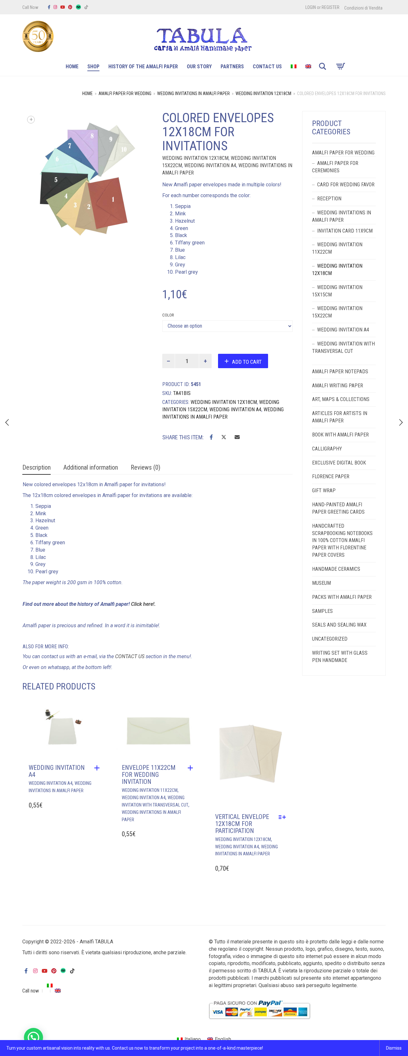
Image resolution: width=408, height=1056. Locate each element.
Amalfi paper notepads (340, 371)
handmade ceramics (336, 569)
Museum (321, 583)
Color (168, 315)
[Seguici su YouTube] (62, 7)
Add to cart (247, 362)
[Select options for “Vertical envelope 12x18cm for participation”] (284, 817)
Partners (232, 66)
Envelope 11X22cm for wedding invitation (149, 774)
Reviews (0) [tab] (145, 467)
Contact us (267, 66)
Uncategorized (329, 639)
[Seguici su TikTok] (86, 7)
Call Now (30, 7)
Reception (329, 199)
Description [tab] (36, 467)
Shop (93, 66)
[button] (98, 768)
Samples (322, 611)
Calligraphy (327, 449)
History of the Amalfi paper (143, 66)
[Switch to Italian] (293, 67)
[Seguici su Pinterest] (70, 7)
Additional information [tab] (90, 467)
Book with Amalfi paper (340, 435)
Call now (30, 991)
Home (72, 66)
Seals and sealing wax (339, 625)
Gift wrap (324, 490)
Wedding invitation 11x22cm (150, 790)
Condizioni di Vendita (363, 8)
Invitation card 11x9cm (345, 231)
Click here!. (144, 604)
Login (310, 7)
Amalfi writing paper (337, 386)
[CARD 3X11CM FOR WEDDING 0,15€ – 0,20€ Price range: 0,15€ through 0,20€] (401, 422)
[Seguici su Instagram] (55, 7)
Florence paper (330, 476)
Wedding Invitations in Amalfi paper (193, 93)
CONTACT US (129, 656)
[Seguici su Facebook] (49, 7)
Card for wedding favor (346, 185)
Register (330, 7)
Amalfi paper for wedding (124, 93)
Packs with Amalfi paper (342, 597)
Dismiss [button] (394, 1048)
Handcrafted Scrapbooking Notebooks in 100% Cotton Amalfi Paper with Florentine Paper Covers (342, 540)
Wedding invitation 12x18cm (263, 93)
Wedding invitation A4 (210, 165)
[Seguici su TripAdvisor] (78, 7)
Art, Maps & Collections (340, 399)
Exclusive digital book (339, 463)
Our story (199, 66)
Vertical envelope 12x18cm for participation (242, 824)
